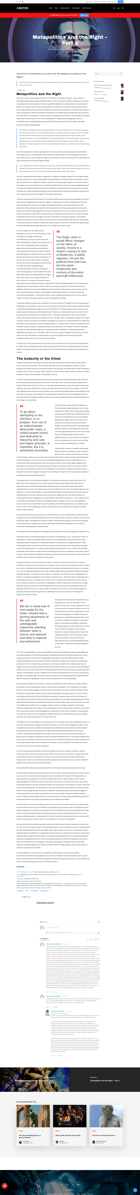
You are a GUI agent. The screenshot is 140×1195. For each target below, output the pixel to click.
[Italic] (49, 933)
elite (27, 890)
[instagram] (19, 1)
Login (98, 922)
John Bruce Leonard (57, 49)
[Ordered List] (56, 933)
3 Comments (86, 49)
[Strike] (54, 933)
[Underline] (51, 933)
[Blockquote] (61, 933)
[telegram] (22, 1)
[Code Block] (63, 933)
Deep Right (20, 890)
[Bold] (47, 933)
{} (67, 932)
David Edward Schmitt (53, 944)
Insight (70, 31)
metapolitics (44, 890)
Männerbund (34, 890)
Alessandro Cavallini (63, 1013)
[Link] (65, 933)
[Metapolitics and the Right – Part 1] (105, 1079)
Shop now (84, 15)
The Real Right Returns (24, 872)
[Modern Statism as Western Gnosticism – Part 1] (35, 1079)
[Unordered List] (58, 933)
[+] (69, 932)
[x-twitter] (17, 1)
